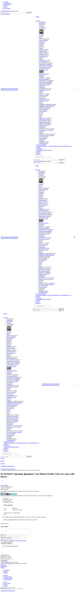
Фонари (41, 132)
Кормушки (42, 87)
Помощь (3, 567)
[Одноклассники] (3, 494)
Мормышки (42, 127)
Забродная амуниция (44, 108)
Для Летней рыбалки (52, 146)
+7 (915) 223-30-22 (5, 11)
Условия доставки (8, 578)
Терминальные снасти (44, 90)
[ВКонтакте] (1, 494)
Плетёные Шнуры (43, 40)
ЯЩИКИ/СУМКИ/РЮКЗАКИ (47, 106)
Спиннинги (42, 28)
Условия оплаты (8, 576)
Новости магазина (7, 557)
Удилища (41, 26)
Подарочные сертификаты (46, 81)
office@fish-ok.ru (4, 587)
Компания (3, 565)
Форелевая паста (43, 56)
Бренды (5, 584)
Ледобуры (41, 140)
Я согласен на (14, 540)
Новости (45, 150)
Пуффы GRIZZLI (43, 143)
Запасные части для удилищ (46, 130)
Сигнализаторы (43, 138)
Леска (40, 37)
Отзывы (49, 150)
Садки (40, 114)
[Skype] (14, 494)
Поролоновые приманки (45, 67)
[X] (8, 494)
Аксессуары (42, 98)
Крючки (41, 45)
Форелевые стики (43, 69)
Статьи (5, 582)
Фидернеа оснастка (44, 73)
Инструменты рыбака (44, 122)
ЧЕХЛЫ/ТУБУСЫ (44, 100)
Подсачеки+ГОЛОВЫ (44, 84)
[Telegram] (16, 494)
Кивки (41, 92)
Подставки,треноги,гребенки (46, 135)
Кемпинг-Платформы (44, 124)
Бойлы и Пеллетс (43, 53)
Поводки (41, 76)
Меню (37, 16)
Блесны (41, 59)
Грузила (41, 48)
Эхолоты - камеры (43, 95)
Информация (4, 566)
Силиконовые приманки (45, 64)
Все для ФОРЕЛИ (62, 146)
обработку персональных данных (18, 540)
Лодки (40, 103)
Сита (40, 116)
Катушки (41, 34)
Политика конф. (8, 579)
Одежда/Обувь (43, 111)
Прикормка (42, 23)
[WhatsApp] (12, 494)
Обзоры (5, 586)
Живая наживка (43, 51)
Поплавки (41, 43)
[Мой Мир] (6, 494)
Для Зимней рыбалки (41, 146)
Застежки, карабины (44, 79)
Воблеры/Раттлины (44, 61)
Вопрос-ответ (7, 583)
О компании (39, 150)
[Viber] (10, 494)
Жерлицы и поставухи (44, 119)
